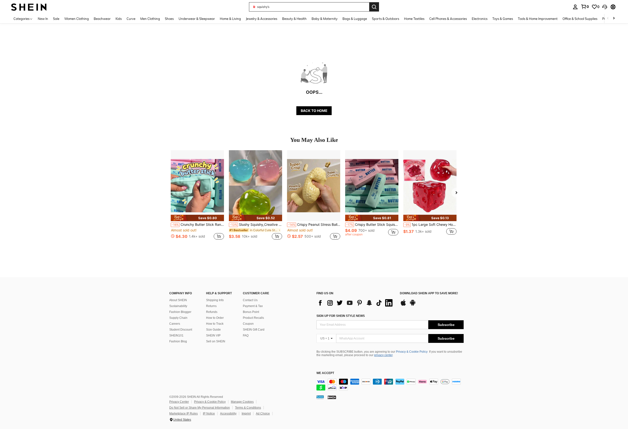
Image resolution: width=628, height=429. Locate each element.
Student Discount (180, 329)
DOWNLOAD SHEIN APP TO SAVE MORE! (429, 293)
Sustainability (178, 306)
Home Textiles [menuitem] (414, 19)
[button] (605, 7)
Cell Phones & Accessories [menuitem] (448, 19)
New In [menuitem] (43, 19)
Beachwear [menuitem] (102, 19)
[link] (585, 7)
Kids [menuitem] (119, 19)
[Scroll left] (608, 18)
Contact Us (250, 300)
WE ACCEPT (325, 373)
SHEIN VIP (213, 335)
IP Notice (209, 413)
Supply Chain (178, 318)
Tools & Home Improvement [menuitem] (538, 19)
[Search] (374, 7)
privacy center (383, 355)
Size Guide (213, 329)
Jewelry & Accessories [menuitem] (261, 19)
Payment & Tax (253, 306)
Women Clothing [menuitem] (76, 19)
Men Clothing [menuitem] (150, 19)
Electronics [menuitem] (479, 19)
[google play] (412, 305)
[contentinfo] (390, 384)
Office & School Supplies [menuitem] (580, 19)
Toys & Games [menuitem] (502, 19)
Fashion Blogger (180, 312)
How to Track (214, 323)
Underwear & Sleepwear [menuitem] (197, 19)
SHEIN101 (176, 335)
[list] (355, 303)
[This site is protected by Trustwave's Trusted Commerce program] (320, 397)
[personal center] (575, 7)
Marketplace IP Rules (183, 413)
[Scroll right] (613, 18)
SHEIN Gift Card (253, 329)
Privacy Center (179, 401)
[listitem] (197, 197)
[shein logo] (29, 7)
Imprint (246, 413)
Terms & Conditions (248, 407)
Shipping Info (215, 300)
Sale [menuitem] (56, 19)
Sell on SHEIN (215, 341)
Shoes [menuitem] (169, 19)
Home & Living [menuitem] (230, 19)
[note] (197, 218)
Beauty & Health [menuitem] (294, 19)
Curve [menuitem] (131, 19)
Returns (211, 306)
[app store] (403, 305)
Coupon (248, 323)
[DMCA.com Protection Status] (331, 397)
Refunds (211, 312)
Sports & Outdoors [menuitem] (385, 19)
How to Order (215, 318)
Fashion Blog (178, 341)
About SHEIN (178, 300)
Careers (174, 323)
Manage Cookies (242, 401)
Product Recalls (253, 318)
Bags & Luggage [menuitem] (354, 19)
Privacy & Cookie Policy (412, 351)
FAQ (246, 335)
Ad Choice (263, 413)
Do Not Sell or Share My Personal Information (199, 407)
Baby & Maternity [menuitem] (325, 19)
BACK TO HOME (314, 110)
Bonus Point (251, 312)
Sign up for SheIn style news (340, 316)
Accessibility (228, 413)
